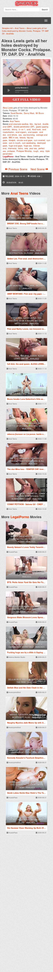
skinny (14, 129)
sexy (42, 151)
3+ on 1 (22, 129)
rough (35, 151)
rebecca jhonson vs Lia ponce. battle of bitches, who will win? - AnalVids (26, 426)
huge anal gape (15, 145)
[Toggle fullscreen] (45, 90)
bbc (31, 124)
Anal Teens (15, 121)
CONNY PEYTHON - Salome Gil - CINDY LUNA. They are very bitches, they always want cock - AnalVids (26, 496)
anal (28, 129)
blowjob (12, 140)
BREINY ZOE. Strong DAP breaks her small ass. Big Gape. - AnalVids (26, 216)
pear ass (33, 148)
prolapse (11, 151)
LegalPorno (19, 516)
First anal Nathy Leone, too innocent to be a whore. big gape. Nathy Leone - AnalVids (26, 321)
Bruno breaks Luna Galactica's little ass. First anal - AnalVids (26, 392)
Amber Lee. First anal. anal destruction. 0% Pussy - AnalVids (26, 251)
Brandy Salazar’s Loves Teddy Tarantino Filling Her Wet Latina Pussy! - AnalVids (26, 539)
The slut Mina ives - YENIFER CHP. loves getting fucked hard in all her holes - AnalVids (26, 461)
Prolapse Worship (24, 151)
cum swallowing (28, 143)
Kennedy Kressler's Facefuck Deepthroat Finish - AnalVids (26, 751)
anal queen (33, 132)
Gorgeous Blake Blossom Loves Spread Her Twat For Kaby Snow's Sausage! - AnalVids (26, 609)
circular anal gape (24, 140)
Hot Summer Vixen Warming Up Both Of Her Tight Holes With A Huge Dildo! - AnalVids (26, 820)
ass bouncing (29, 134)
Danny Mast (29, 113)
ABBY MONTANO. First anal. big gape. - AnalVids (26, 287)
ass (19, 134)
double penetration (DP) (24, 126)
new (26, 148)
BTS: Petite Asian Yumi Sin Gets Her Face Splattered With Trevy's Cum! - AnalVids (26, 574)
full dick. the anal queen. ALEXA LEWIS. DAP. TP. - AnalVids (26, 357)
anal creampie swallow (18, 124)
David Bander (16, 113)
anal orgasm (21, 132)
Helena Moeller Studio (16, 657)
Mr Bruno (40, 113)
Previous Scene (18, 169)
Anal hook (36, 129)
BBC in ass (13, 137)
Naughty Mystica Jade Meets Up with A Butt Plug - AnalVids (26, 716)
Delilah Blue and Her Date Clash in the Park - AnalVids (26, 681)
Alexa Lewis (8, 107)
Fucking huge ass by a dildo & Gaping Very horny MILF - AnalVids (27, 645)
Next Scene (38, 169)
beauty (22, 137)
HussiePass (12, 552)
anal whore (12, 134)
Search (45, 9)
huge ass (28, 145)
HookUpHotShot (14, 692)
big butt (38, 124)
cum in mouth (14, 143)
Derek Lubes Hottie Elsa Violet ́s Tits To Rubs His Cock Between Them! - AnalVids (26, 785)
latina (20, 148)
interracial (12, 148)
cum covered (39, 140)
